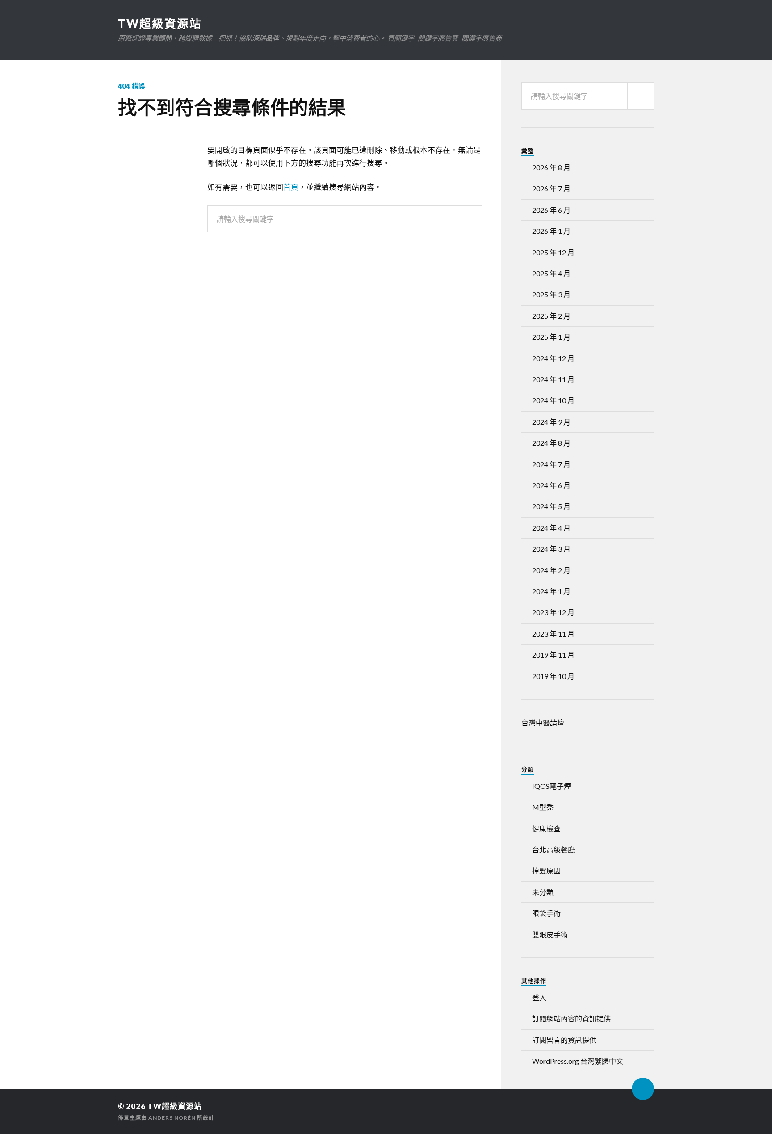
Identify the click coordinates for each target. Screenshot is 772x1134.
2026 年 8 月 (551, 167)
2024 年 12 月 (553, 358)
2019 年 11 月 (553, 654)
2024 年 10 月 (553, 400)
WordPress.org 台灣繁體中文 (577, 1061)
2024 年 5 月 (551, 506)
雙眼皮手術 (550, 934)
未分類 (543, 892)
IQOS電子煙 (551, 786)
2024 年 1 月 (551, 591)
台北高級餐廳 (553, 849)
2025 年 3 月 (551, 294)
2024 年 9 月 (551, 421)
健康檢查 (546, 828)
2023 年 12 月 (553, 612)
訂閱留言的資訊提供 (564, 1040)
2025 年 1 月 (551, 337)
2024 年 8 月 (551, 442)
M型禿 (543, 807)
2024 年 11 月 (553, 379)
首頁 (290, 187)
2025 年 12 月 (553, 252)
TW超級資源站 (160, 23)
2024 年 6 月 (551, 485)
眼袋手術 (546, 913)
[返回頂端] (643, 1089)
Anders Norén (172, 1117)
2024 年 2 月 (551, 570)
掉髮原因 (546, 870)
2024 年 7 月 (551, 464)
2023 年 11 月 (553, 633)
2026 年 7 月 (551, 188)
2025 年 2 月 (551, 316)
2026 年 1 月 (551, 231)
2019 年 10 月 (553, 676)
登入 (539, 997)
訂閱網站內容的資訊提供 (571, 1018)
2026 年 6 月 (551, 210)
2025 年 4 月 (551, 273)
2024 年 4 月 (551, 527)
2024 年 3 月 (551, 548)
